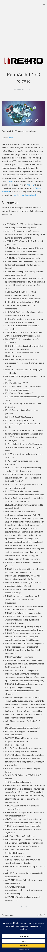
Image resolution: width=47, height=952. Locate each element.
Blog (25, 906)
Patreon (30, 184)
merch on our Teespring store (26, 195)
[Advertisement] (23, 25)
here (11, 137)
